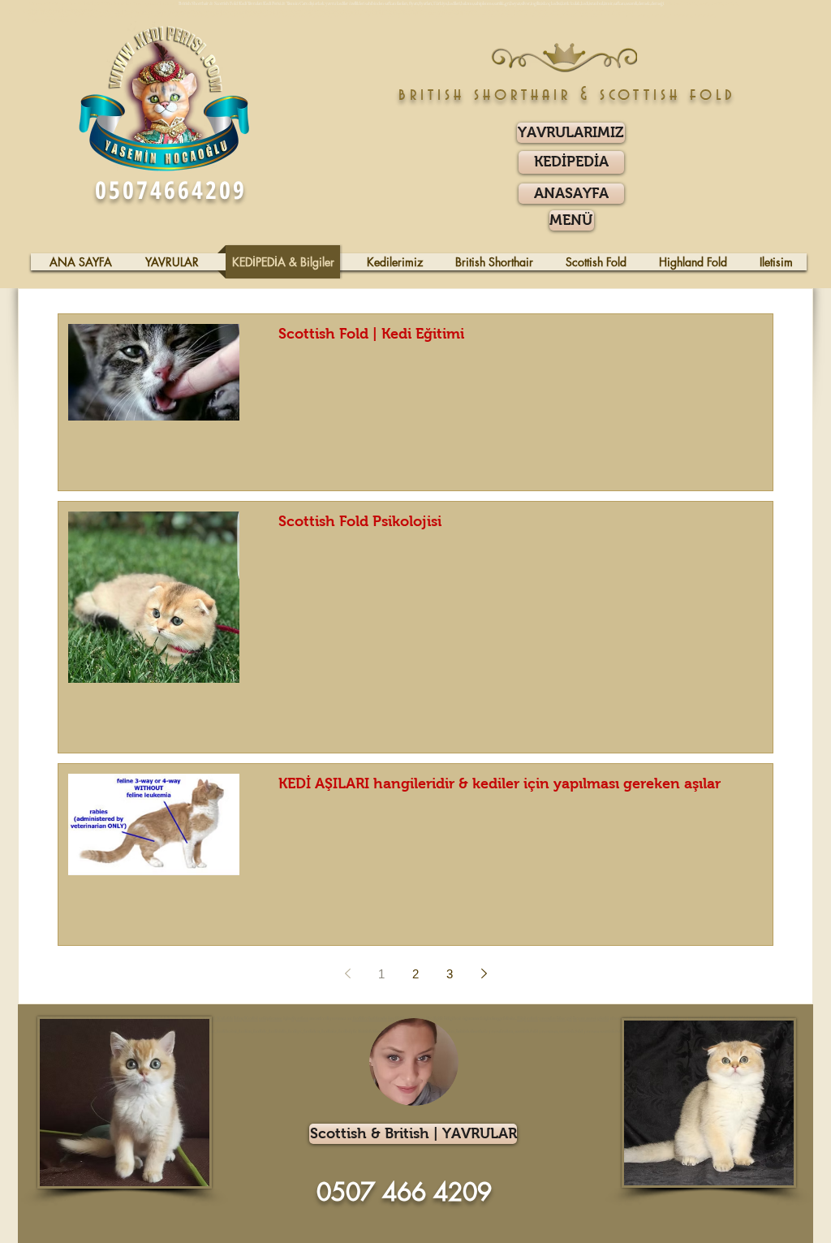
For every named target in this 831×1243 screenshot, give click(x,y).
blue (561, 1018)
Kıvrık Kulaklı (217, 1018)
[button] (571, 220)
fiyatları (299, 1018)
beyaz (579, 1018)
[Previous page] (347, 973)
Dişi (521, 1018)
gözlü (602, 1018)
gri (569, 1018)
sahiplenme (270, 1018)
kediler (360, 1018)
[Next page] (483, 973)
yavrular (547, 1018)
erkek (532, 1018)
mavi (591, 1018)
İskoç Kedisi (246, 1018)
